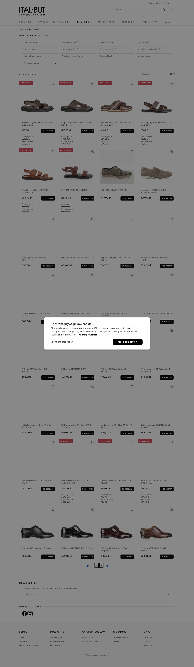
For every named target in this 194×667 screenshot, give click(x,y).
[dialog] (97, 333)
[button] (62, 342)
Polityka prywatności (88, 334)
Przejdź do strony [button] (128, 342)
